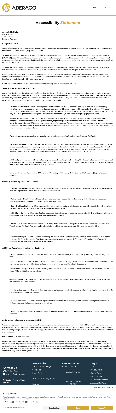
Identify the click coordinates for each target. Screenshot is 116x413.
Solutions (107, 8)
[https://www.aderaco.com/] (19, 7)
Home (95, 8)
